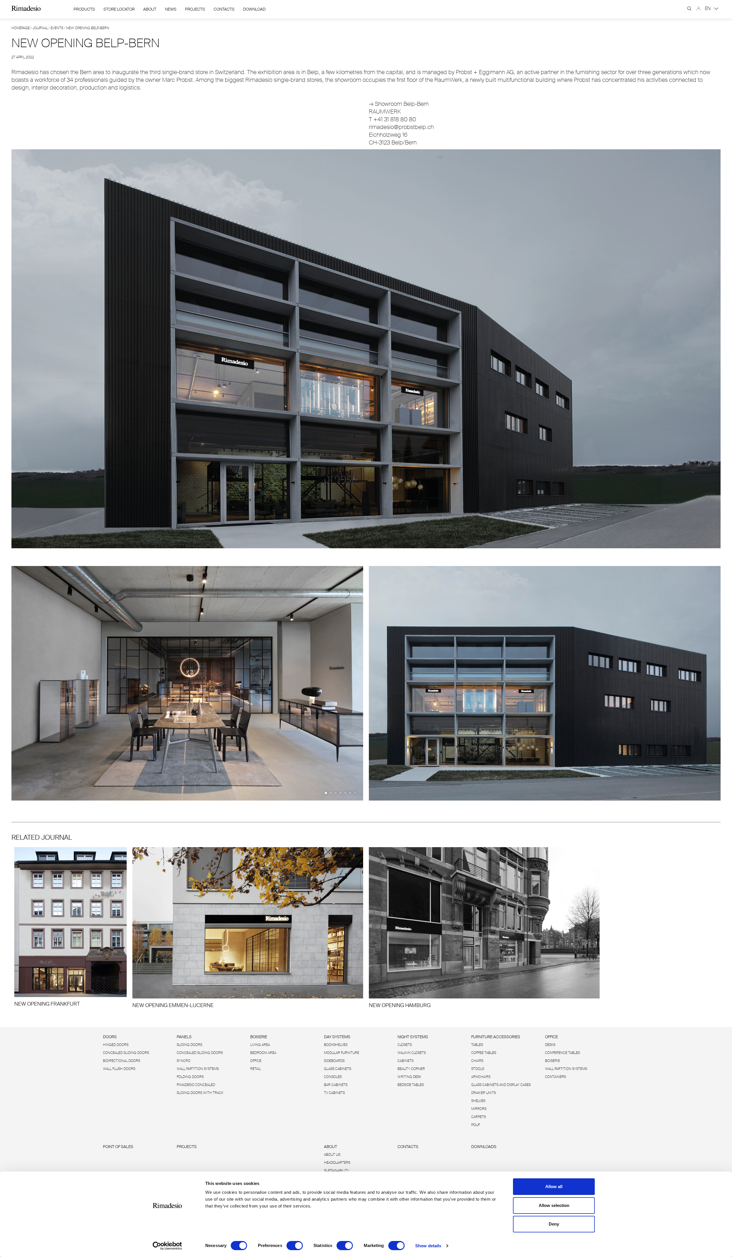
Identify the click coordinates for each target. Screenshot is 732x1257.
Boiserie (258, 1036)
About (149, 9)
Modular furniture (341, 1053)
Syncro (183, 1061)
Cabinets (405, 1061)
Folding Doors (190, 1077)
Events (57, 28)
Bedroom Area (263, 1053)
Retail (255, 1069)
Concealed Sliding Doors (126, 1053)
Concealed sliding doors (200, 1053)
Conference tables (562, 1053)
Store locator (119, 9)
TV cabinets (334, 1093)
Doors (110, 1036)
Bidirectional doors (121, 1061)
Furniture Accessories (495, 1036)
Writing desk (409, 1077)
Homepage (20, 28)
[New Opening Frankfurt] (70, 927)
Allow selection (554, 1205)
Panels (184, 1036)
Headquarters (337, 1162)
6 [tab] (350, 793)
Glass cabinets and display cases (501, 1085)
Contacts (224, 9)
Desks (550, 1044)
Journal (40, 28)
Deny (554, 1224)
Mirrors (478, 1109)
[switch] (295, 1245)
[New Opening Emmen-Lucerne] (247, 928)
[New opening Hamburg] (484, 928)
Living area (260, 1044)
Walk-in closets (411, 1053)
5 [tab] (345, 793)
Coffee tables (483, 1053)
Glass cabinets (337, 1069)
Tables (477, 1044)
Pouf (475, 1125)
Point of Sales (118, 1146)
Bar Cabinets (335, 1085)
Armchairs (480, 1077)
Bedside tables (410, 1085)
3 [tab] (336, 793)
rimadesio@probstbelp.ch (401, 127)
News (170, 9)
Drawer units (483, 1093)
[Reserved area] (698, 8)
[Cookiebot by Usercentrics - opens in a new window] (167, 1246)
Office (255, 1061)
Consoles (333, 1077)
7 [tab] (355, 793)
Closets (404, 1044)
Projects (195, 9)
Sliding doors (189, 1044)
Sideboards (334, 1061)
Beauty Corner (411, 1069)
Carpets (478, 1117)
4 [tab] (340, 793)
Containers (555, 1077)
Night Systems (412, 1036)
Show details (428, 1245)
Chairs (477, 1061)
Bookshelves (335, 1044)
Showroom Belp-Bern (399, 104)
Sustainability (336, 1170)
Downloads (483, 1146)
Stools (477, 1069)
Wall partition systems (566, 1069)
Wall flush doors (119, 1069)
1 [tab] (326, 793)
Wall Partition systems (198, 1069)
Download (254, 9)
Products (84, 9)
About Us (332, 1154)
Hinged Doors (115, 1044)
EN (708, 8)
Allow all (553, 1186)
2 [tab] (331, 793)
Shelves (478, 1101)
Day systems (337, 1036)
